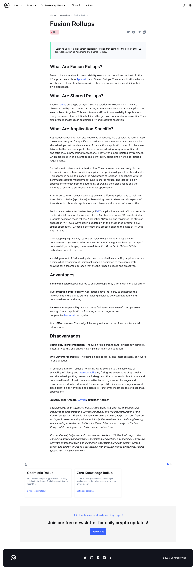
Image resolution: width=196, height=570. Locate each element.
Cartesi (81, 399)
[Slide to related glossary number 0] (168, 464)
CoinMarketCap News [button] (52, 5)
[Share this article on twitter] (128, 32)
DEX (98, 211)
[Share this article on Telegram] (139, 32)
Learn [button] (17, 5)
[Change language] (190, 5)
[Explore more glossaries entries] (26, 464)
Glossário (65, 15)
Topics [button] (30, 5)
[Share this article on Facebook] (133, 32)
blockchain (70, 315)
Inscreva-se (98, 531)
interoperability (87, 372)
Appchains (83, 79)
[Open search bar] (184, 5)
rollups (62, 104)
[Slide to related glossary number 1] (171, 464)
